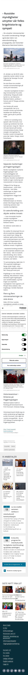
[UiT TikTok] (11, 670)
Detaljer (21, 355)
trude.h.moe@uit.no (8, 431)
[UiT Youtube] (15, 670)
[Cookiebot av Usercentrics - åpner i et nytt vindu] (19, 308)
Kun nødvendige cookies (14, 365)
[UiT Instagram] (8, 670)
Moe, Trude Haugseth (10, 429)
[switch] (24, 339)
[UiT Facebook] (4, 670)
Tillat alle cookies (14, 360)
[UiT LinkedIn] (19, 670)
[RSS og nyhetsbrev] (23, 670)
